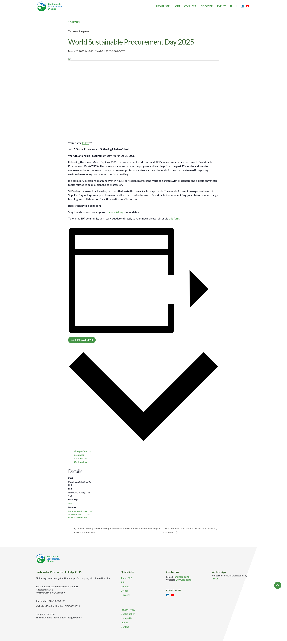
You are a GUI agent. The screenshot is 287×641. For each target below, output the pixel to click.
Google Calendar (82, 451)
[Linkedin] (242, 6)
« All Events (74, 21)
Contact (125, 626)
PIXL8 (215, 578)
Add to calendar (82, 340)
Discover (125, 594)
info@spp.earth (182, 576)
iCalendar (79, 454)
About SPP (126, 578)
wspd (70, 503)
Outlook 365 (80, 458)
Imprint (125, 622)
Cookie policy (128, 613)
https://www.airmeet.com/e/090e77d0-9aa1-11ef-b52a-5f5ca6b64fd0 (80, 514)
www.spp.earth (183, 579)
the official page (116, 212)
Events (124, 590)
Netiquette (126, 618)
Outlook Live (80, 462)
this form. (174, 218)
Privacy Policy (128, 609)
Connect (125, 586)
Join (123, 582)
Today (85, 142)
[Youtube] (247, 6)
